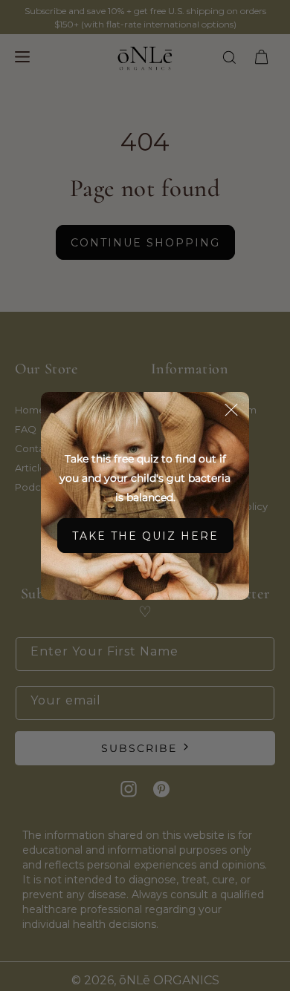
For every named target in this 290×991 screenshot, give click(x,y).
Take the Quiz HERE (145, 536)
